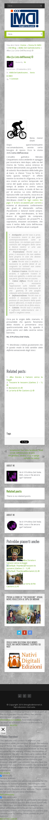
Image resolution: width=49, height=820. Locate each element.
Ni (25, 62)
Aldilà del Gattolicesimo (29, 47)
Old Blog (12, 47)
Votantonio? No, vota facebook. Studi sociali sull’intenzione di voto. (26, 451)
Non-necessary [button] (7, 794)
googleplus (24, 632)
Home (23, 45)
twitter (19, 632)
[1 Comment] (20, 79)
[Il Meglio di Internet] (24, 24)
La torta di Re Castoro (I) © (21, 390)
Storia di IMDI (34, 45)
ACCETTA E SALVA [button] (8, 818)
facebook (30, 632)
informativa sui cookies (10, 719)
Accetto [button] (13, 725)
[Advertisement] (25, 101)
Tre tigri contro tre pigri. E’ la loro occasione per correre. (25, 201)
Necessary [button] (5, 772)
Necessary (7, 775)
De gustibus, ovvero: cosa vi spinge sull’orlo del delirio (23, 456)
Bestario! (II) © (16, 387)
